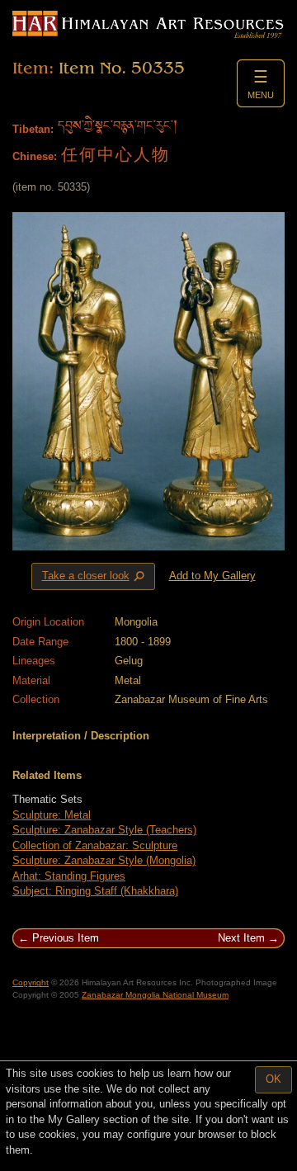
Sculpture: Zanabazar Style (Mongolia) (104, 860)
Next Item (241, 938)
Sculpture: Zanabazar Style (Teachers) (104, 830)
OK (273, 1079)
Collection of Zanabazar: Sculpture (94, 845)
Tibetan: (33, 129)
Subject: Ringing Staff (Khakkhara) (95, 891)
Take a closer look (95, 577)
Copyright (30, 982)
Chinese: (34, 156)
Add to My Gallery (212, 575)
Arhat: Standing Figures (68, 876)
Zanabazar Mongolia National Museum (155, 994)
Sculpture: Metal (51, 815)
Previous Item (65, 938)
